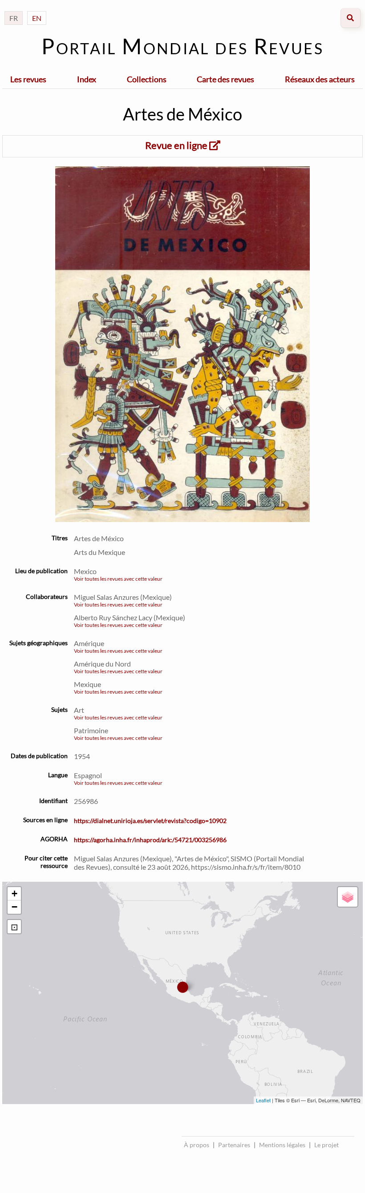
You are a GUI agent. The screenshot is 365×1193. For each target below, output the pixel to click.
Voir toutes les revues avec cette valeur (118, 578)
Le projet (326, 1145)
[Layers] (347, 897)
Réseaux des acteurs (320, 79)
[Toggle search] (351, 18)
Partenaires (234, 1145)
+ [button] (14, 893)
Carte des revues (225, 79)
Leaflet (263, 1100)
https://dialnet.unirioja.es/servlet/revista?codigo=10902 (150, 820)
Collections (146, 79)
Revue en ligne (177, 145)
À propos (196, 1145)
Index (86, 79)
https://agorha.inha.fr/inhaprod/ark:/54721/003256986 (150, 840)
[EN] (37, 9)
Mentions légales (282, 1145)
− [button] (14, 906)
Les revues (28, 79)
